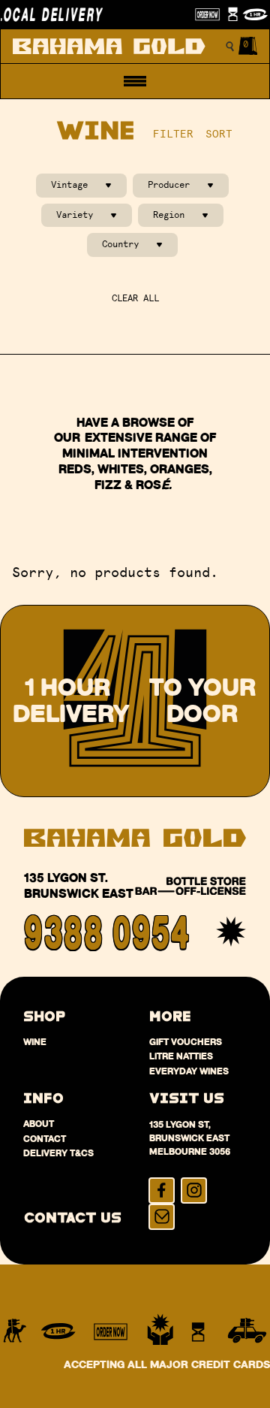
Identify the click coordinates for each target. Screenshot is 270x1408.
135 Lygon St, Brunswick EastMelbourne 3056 (189, 1138)
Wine (34, 1041)
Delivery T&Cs (58, 1153)
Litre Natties (181, 1056)
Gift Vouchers (185, 1041)
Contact (44, 1138)
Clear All (135, 298)
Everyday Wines (189, 1071)
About (38, 1123)
